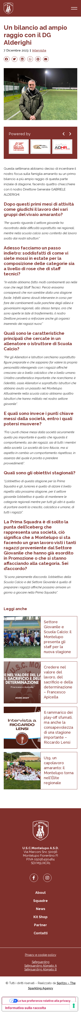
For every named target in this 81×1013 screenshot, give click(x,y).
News (40, 909)
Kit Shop (40, 917)
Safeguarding (40, 962)
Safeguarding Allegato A (40, 965)
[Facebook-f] (34, 878)
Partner (40, 925)
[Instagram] (47, 878)
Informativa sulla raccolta (25, 1008)
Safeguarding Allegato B (40, 969)
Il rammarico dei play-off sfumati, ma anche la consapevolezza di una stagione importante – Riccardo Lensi (58, 727)
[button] (7, 59)
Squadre (40, 901)
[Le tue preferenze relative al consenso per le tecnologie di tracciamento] (74, 1006)
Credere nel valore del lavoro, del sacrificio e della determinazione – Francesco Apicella (58, 682)
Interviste (39, 50)
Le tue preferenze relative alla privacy (44, 1000)
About (40, 893)
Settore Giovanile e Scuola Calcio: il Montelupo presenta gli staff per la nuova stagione (57, 637)
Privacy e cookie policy (40, 955)
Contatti (41, 933)
